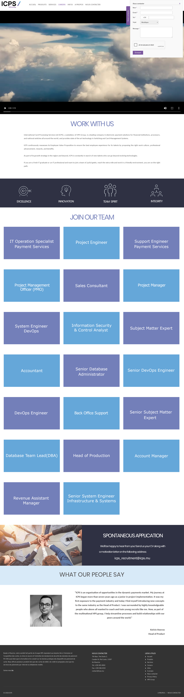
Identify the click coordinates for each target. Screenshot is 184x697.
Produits (42, 5)
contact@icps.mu (98, 671)
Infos (70, 5)
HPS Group (151, 680)
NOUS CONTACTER (174, 693)
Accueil (32, 5)
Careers (61, 5)
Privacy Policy (152, 677)
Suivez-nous (7, 670)
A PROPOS (161, 693)
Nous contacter (92, 5)
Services (52, 5)
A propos (79, 5)
